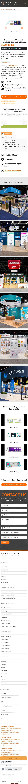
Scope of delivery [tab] (9, 137)
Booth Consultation (5, 608)
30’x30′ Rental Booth (6, 651)
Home (2, 9)
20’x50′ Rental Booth (6, 648)
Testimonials (4, 673)
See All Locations (5, 582)
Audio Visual (4, 617)
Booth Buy (9, 9)
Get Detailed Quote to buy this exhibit (14, 97)
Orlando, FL (4, 573)
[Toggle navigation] (25, 3)
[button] (11, 31)
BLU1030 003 (14, 457)
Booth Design (4, 611)
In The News (4, 680)
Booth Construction (5, 620)
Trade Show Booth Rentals (7, 592)
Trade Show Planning (6, 706)
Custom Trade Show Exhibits (8, 595)
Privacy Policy (4, 714)
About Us (3, 661)
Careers (3, 710)
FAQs (2, 702)
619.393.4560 (14, 732)
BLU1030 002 (14, 442)
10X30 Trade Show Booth (8, 101)
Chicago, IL (3, 579)
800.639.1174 (5, 732)
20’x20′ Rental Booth (6, 642)
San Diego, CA (4, 570)
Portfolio (3, 667)
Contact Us (3, 683)
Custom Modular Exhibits (8, 103)
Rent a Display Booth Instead (14, 484)
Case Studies (4, 670)
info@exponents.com (7, 734)
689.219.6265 (14, 743)
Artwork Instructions (12, 170)
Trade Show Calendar (6, 697)
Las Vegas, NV (4, 567)
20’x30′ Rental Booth (6, 645)
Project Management (6, 623)
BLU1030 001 (14, 427)
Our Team (3, 664)
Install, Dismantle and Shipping (8, 626)
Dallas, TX (3, 576)
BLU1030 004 (14, 472)
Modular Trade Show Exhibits (8, 598)
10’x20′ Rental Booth (6, 636)
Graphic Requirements (6, 614)
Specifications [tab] (8, 134)
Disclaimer (3, 719)
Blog (2, 677)
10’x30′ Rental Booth (6, 639)
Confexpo (3, 693)
